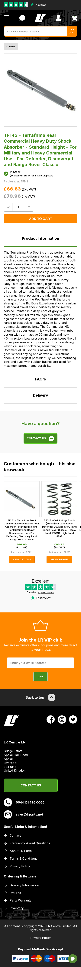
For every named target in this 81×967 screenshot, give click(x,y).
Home (12, 46)
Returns (15, 893)
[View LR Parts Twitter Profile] (73, 719)
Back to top (35, 697)
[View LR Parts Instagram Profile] (62, 719)
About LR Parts (21, 851)
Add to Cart (40, 219)
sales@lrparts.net (29, 814)
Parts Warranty (20, 900)
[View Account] (58, 18)
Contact (15, 835)
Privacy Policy (20, 866)
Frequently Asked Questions (30, 843)
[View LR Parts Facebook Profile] (51, 719)
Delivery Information (24, 885)
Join (40, 676)
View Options (22, 559)
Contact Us (22, 18)
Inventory (17, 908)
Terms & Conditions (23, 858)
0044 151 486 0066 (30, 802)
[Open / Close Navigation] (7, 18)
